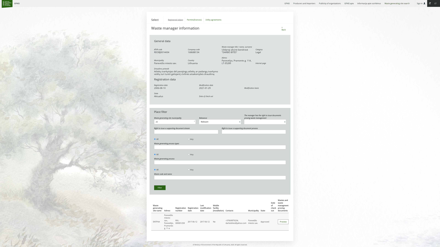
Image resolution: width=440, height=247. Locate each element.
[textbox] (155, 131)
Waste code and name (163, 174)
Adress (224, 57)
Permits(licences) (194, 20)
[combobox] (175, 122)
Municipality (159, 60)
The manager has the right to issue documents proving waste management (262, 116)
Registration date (161, 85)
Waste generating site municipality (167, 118)
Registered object (175, 20)
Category (259, 49)
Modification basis (251, 88)
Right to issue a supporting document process (240, 128)
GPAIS (17, 3)
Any (191, 139)
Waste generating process (164, 158)
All (157, 139)
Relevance (203, 118)
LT (435, 3)
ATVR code (158, 49)
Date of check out (206, 96)
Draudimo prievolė (161, 68)
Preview (283, 221)
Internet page (261, 63)
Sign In (420, 3)
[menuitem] (287, 3)
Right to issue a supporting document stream (172, 128)
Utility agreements (213, 20)
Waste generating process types (166, 143)
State (156, 93)
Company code (194, 49)
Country (191, 60)
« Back (284, 28)
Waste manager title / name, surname (237, 47)
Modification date (206, 85)
